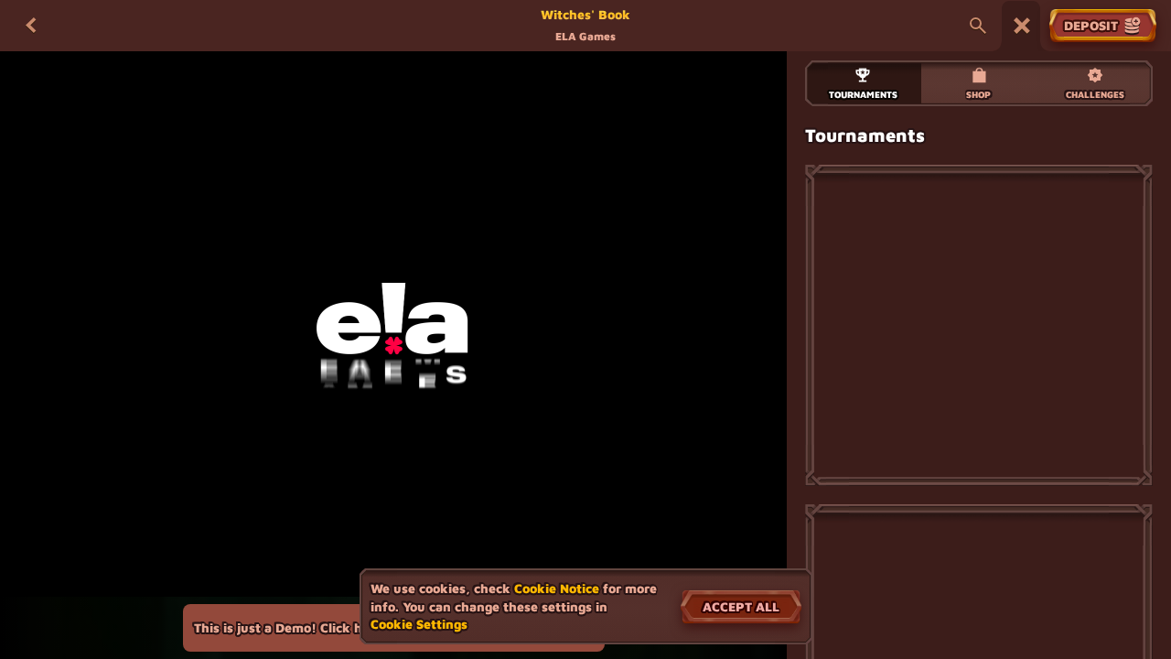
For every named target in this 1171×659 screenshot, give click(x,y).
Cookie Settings (419, 624)
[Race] (1021, 25)
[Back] (31, 25)
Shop (978, 94)
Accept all (741, 606)
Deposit (1091, 25)
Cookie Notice (556, 588)
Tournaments (863, 94)
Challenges (1095, 94)
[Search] (978, 25)
